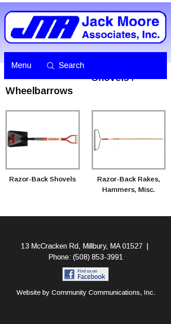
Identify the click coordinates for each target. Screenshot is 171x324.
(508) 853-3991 (98, 257)
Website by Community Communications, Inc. (85, 292)
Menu (21, 65)
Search (71, 65)
